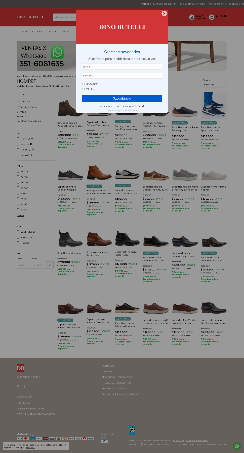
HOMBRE (92, 84)
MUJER (90, 89)
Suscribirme (122, 98)
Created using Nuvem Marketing (122, 110)
